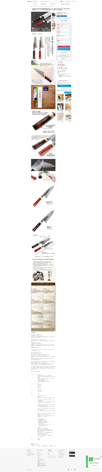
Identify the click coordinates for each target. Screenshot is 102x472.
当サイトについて (39, 451)
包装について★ (60, 40)
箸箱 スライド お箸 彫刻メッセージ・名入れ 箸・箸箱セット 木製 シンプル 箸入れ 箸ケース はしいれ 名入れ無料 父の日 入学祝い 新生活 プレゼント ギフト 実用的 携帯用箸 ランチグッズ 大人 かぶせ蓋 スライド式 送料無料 (68, 110)
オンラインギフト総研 (40, 454)
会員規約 (38, 457)
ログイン (64, 1)
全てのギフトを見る (67, 92)
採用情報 (38, 461)
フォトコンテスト (50, 455)
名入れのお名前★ (60, 35)
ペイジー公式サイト (67, 76)
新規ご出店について (50, 451)
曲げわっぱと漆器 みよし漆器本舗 (55, 9)
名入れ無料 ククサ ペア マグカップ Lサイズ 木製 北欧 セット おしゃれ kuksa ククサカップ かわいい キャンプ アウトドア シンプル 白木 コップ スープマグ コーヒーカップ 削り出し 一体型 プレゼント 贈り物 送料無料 (68, 120)
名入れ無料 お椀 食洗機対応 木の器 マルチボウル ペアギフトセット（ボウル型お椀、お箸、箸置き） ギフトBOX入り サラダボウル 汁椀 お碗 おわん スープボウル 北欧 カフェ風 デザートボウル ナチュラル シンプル (68, 101)
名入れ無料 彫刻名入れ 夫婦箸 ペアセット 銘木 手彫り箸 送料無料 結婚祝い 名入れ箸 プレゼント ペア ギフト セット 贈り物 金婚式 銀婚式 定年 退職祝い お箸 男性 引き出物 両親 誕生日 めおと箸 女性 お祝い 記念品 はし (60, 110)
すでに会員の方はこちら (95, 465)
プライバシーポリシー (40, 458)
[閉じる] (101, 456)
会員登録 (67, 1)
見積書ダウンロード (64, 58)
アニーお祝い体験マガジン (62, 454)
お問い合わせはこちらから (64, 85)
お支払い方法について (29, 451)
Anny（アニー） (61, 451)
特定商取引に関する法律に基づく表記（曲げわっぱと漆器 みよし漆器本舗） (41, 466)
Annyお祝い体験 (61, 457)
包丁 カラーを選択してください (62, 24)
